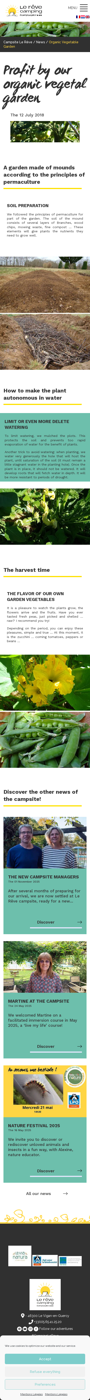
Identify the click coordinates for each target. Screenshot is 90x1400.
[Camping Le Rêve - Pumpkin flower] (45, 709)
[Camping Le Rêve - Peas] (45, 766)
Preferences (45, 1384)
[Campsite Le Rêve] (26, 11)
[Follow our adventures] (19, 1329)
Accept (45, 1359)
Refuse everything (45, 1372)
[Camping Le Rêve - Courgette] (45, 544)
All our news (38, 1193)
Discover (45, 922)
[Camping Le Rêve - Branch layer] (45, 368)
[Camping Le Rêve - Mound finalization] (45, 312)
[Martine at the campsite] (45, 967)
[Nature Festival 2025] (45, 1091)
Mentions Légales (31, 1394)
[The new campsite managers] (45, 843)
